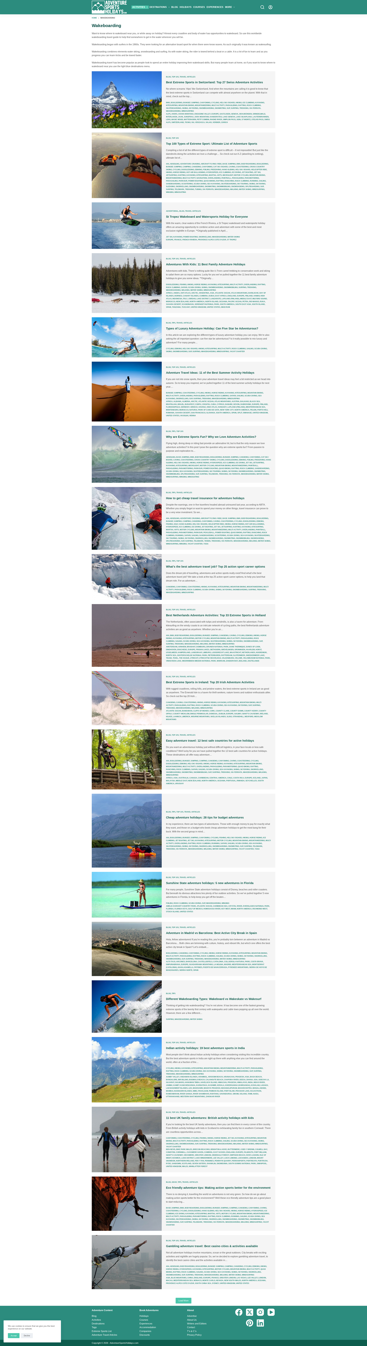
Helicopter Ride (259, 170)
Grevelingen (227, 650)
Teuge (169, 658)
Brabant (191, 647)
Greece (194, 407)
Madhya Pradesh (212, 1088)
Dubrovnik (245, 404)
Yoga (205, 544)
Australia (183, 778)
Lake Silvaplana (244, 117)
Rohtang (214, 1094)
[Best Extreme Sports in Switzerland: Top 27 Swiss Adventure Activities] (127, 99)
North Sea (171, 655)
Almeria (186, 401)
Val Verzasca (198, 122)
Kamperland (184, 652)
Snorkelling (182, 186)
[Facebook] (238, 1312)
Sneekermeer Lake (255, 655)
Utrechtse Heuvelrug (210, 658)
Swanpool (262, 1164)
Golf (176, 524)
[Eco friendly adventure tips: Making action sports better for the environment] (127, 1204)
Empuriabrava (173, 964)
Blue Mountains (179, 1278)
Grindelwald (259, 114)
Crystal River (235, 906)
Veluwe (238, 658)
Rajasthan (255, 1091)
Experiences (215, 7)
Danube (229, 404)
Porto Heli (262, 410)
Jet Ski (257, 172)
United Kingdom (198, 307)
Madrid (227, 964)
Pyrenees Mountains (238, 967)
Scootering (187, 184)
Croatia (206, 404)
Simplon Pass (229, 119)
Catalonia (218, 962)
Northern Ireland (185, 1161)
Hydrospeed (212, 172)
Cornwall (181, 1152)
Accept (14, 1336)
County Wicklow (181, 714)
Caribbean (203, 778)
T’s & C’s (191, 1331)
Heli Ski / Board (227, 103)
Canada (193, 778)
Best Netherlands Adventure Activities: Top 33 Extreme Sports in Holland (216, 615)
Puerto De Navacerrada (215, 967)
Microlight (228, 175)
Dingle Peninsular (199, 714)
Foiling (206, 170)
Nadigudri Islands (183, 1091)
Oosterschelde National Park (192, 655)
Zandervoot (232, 661)
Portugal (231, 781)
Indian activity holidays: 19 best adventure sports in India (205, 1048)
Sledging (170, 186)
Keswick (176, 1158)
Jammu (169, 1085)
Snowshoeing (237, 186)
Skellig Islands (218, 717)
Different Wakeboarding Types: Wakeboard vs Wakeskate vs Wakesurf (213, 999)
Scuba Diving (200, 184)
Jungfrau (189, 117)
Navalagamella (185, 967)
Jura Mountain (201, 117)
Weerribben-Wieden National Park (199, 661)
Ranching (229, 181)
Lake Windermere (203, 1158)
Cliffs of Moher (201, 711)
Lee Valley (218, 1158)
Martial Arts (215, 175)
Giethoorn (215, 650)
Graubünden (245, 114)
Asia (212, 293)
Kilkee (169, 717)
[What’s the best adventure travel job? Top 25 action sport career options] (127, 577)
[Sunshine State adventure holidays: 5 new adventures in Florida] (127, 895)
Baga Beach (256, 1077)
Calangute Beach (214, 1080)
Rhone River (216, 119)
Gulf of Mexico (195, 909)
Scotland (186, 1164)
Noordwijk (261, 652)
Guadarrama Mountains (201, 964)
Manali (256, 1088)
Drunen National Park (217, 647)
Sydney (215, 1283)
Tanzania (176, 307)
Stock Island (172, 912)
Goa (256, 1080)
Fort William (260, 1152)
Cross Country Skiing (205, 460)
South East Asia (243, 304)
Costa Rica (238, 778)
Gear (174, 1182)
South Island (258, 304)
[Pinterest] (249, 1323)
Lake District (203, 299)
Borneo (178, 296)
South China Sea (203, 1283)
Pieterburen (214, 655)
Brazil (181, 404)
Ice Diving (236, 172)
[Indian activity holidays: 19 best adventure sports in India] (127, 1070)
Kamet (176, 1085)
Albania (177, 401)
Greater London (203, 1155)
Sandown (176, 1164)
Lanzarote (215, 299)
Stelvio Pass (257, 119)
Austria (235, 401)
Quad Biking (209, 181)
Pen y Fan (199, 1161)
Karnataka (201, 1085)
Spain (168, 307)
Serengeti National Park (207, 304)
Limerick (186, 717)
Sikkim (236, 1094)
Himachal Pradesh (227, 1082)
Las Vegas (242, 1278)
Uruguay (179, 784)
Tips (173, 323)
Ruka (262, 302)
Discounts (144, 1335)
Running (254, 181)
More (228, 7)
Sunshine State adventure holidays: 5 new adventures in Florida (209, 883)
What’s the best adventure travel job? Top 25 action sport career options (215, 566)
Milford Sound (259, 299)
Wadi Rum (225, 307)
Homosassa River (211, 909)
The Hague (184, 658)
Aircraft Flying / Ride (211, 164)
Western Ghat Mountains (192, 1097)
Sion (239, 119)
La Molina (218, 964)
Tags (94, 1327)
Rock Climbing (254, 105)
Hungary (222, 407)
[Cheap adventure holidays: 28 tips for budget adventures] (127, 831)
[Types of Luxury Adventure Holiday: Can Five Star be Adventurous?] (127, 337)
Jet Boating (247, 172)
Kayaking (259, 103)
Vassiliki (184, 416)
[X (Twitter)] (249, 1312)
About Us (192, 1320)
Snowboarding (206, 108)
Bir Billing (183, 1080)
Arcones (180, 962)
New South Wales (232, 1280)
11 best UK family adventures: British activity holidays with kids (210, 1117)
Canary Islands (191, 296)
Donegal (213, 714)
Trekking (243, 108)
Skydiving (193, 108)
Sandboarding (173, 184)
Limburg (207, 652)
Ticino (188, 122)
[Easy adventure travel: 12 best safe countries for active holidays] (127, 759)
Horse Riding (179, 172)
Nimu (195, 1091)
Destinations (158, 7)
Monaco (198, 1280)
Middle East (246, 299)
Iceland (257, 778)
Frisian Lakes (202, 650)
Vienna (192, 416)
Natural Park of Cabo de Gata (204, 410)
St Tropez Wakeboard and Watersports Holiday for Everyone (207, 216)
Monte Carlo (208, 1280)
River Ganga (186, 1094)
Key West (225, 909)
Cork (212, 711)
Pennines (209, 1161)
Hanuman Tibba (192, 1082)
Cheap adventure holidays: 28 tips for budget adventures (205, 817)
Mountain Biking (186, 105)
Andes (176, 293)
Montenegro (172, 410)
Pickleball (208, 533)
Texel (175, 658)
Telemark (179, 189)
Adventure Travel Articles (104, 1335)
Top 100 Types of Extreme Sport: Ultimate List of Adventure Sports (211, 143)
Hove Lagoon (252, 1155)
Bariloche (253, 293)
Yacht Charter (237, 351)
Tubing (198, 189)
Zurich (224, 122)
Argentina (204, 293)
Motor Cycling (241, 175)
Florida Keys (180, 909)
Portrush (263, 1161)
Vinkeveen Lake (173, 661)
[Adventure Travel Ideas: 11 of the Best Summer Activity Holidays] (127, 391)
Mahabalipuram (229, 1088)
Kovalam (255, 1085)
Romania (170, 413)
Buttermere (234, 1149)
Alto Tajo (170, 962)
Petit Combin (203, 119)
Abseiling (174, 164)
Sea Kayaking (213, 184)
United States (213, 307)
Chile (229, 778)
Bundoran (187, 711)
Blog (174, 7)
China (190, 1278)
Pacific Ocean (235, 302)
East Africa (221, 296)
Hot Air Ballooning (195, 172)
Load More (183, 1300)
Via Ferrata (255, 108)
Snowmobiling (223, 186)
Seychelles (251, 781)
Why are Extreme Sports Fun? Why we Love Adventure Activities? (211, 436)
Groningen (240, 650)
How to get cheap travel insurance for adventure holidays (205, 498)
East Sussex (219, 1152)
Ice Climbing (248, 103)
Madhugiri (198, 1088)
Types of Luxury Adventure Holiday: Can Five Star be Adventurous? (212, 328)
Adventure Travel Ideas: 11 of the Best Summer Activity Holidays (210, 372)
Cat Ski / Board (220, 167)
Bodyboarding (248, 164)
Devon (236, 404)
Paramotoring (252, 178)
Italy (185, 299)
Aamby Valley (172, 1077)
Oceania (223, 302)
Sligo (229, 717)
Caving (232, 167)
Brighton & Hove (219, 1149)
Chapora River (231, 1080)
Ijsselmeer (171, 652)
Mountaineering (203, 105)
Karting (182, 175)
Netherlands (248, 652)
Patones (198, 967)
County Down (236, 711)
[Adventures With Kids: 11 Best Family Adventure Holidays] (127, 283)
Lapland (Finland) (230, 299)
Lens (168, 119)
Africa (169, 293)
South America (227, 304)
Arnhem (182, 647)
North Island (211, 302)
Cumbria (203, 296)
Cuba (213, 404)
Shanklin (211, 1164)
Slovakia (210, 413)
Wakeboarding (173, 111)
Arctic (194, 293)
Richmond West (259, 909)
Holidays (186, 7)
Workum (221, 661)
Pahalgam (203, 1091)
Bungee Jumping (191, 103)
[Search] (262, 7)
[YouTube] (271, 1312)
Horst (258, 650)
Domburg (200, 647)
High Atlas (212, 407)
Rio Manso (254, 302)
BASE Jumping (229, 164)
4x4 (167, 164)
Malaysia (170, 781)
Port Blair (229, 1091)
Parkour (183, 181)
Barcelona (191, 962)
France (177, 240)
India (250, 1082)
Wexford (249, 717)
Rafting (242, 105)
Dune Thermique (237, 647)
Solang (243, 1094)
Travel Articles (187, 77)
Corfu (198, 404)
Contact (191, 1327)
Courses (199, 7)
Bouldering (176, 103)
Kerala (220, 1085)
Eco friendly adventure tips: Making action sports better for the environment (218, 1187)
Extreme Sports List (102, 1331)
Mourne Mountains (200, 717)
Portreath (251, 1161)
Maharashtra (245, 1088)
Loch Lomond (230, 1158)
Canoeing (196, 167)
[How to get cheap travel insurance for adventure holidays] (127, 518)
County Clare (222, 711)
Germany (185, 407)
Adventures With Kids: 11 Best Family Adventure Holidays (205, 264)
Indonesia (177, 299)
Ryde (168, 1164)
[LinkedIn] (260, 1323)
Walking (234, 189)
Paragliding (231, 105)
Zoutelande (253, 661)
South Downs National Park (242, 1164)
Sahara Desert (173, 304)
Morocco (170, 302)
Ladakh (264, 1085)
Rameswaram (172, 1094)
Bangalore (171, 1080)
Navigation (202, 178)
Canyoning (205, 103)
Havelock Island (209, 1082)
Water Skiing (245, 189)
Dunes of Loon (253, 647)
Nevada (219, 1280)
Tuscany (186, 307)
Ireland (264, 714)
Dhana (249, 1080)
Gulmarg (179, 1082)
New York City (227, 410)
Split (239, 413)
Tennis (207, 541)
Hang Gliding (228, 170)
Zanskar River (213, 1097)
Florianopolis (173, 407)
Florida (170, 909)
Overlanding (214, 178)
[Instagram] (260, 1312)
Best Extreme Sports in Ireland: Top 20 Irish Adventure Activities (210, 682)
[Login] (270, 7)
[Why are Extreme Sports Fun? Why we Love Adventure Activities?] (127, 454)
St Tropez (231, 240)
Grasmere (189, 1155)
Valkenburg (228, 658)
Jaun (180, 117)
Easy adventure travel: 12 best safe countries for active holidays (210, 740)
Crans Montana (186, 114)
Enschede (182, 650)
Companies (145, 1331)
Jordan (192, 299)
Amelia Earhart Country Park (181, 906)
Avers (174, 114)
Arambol (202, 1077)
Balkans (244, 401)
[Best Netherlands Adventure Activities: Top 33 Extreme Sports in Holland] (127, 635)
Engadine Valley (203, 114)
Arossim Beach (215, 1077)
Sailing (262, 181)
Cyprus (220, 404)
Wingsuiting (180, 192)
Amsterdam (171, 647)
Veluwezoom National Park (256, 658)
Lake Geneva (229, 117)
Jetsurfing (171, 175)
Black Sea (255, 401)
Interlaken (171, 117)
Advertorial (172, 211)
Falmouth (248, 1152)
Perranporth (238, 1161)
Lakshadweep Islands (177, 1088)
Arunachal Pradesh (234, 1077)
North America (197, 302)
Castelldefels (205, 962)
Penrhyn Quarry (223, 1161)
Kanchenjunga (187, 1085)
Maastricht (235, 652)
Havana (202, 407)
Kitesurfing (172, 105)
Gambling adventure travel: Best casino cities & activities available (212, 1246)
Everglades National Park (256, 906)
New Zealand (182, 302)
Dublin (222, 714)
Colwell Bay (261, 1149)
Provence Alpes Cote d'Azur (212, 240)
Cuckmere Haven (195, 1152)
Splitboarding (252, 186)
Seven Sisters (199, 1164)
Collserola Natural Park (237, 962)
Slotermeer (239, 655)
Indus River (259, 1082)
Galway (237, 714)
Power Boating (195, 181)
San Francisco (198, 413)
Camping (187, 167)
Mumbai (169, 1091)
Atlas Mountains (239, 293)
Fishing (183, 285)
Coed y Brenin (247, 1149)
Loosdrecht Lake (220, 652)
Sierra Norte (185, 970)
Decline (27, 1336)
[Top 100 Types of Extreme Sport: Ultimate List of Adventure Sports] (127, 165)
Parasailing (172, 181)
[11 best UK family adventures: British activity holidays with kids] (127, 1139)
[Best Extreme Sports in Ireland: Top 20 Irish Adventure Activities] (127, 698)
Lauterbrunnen (261, 117)
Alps (168, 114)
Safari (184, 287)
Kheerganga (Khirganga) (237, 1085)
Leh (190, 1088)
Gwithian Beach (237, 1155)
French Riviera (189, 240)
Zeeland (243, 661)
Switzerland (177, 122)
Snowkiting (220, 108)
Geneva (234, 114)
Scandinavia (188, 304)
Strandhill (238, 717)
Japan (264, 778)
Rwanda (241, 781)
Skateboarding (173, 108)
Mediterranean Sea (255, 407)
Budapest (189, 404)
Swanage (247, 413)
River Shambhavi (201, 1094)
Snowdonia (222, 1164)
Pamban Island (216, 1091)
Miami (233, 909)
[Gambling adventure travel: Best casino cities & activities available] (127, 1262)
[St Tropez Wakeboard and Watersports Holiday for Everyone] (127, 225)
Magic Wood (177, 119)
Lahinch (177, 717)
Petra (245, 302)
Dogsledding (187, 170)
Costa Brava (257, 962)
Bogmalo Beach (197, 1080)
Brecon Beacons (201, 1149)
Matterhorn (190, 119)
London (252, 1158)
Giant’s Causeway (250, 714)
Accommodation (147, 1327)
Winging (170, 192)
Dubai (211, 296)
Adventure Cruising (190, 164)
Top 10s (175, 77)
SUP (228, 108)
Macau (169, 1280)
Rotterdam (226, 655)
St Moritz (246, 119)
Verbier (216, 122)
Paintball (226, 178)
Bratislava (171, 404)
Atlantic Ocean (222, 293)
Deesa (243, 1080)
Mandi (263, 1088)
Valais (209, 122)
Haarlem (250, 650)
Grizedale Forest (220, 1155)
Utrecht (194, 658)
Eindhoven (171, 650)
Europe (215, 114)
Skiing (185, 108)
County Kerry (251, 711)
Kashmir (212, 1085)
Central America (217, 778)
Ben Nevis (170, 1149)
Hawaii (257, 296)
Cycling (215, 103)
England (232, 296)
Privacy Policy (194, 1335)
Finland (249, 296)
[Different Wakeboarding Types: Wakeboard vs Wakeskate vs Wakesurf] (127, 1006)
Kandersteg (216, 117)
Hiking (239, 103)
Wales (185, 1166)
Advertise (192, 1316)
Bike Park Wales (184, 1149)
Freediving (216, 170)
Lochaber (243, 1158)
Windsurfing (187, 111)
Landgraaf (196, 652)
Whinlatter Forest (198, 1166)
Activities (138, 7)
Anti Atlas (185, 293)
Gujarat (170, 1082)
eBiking (198, 170)
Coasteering (242, 167)
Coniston (170, 1152)
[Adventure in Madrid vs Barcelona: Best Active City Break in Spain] (127, 949)
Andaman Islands (188, 1077)
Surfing (235, 108)
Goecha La (263, 1080)
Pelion (253, 410)
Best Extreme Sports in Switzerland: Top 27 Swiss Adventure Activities (214, 82)
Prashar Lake (242, 1091)
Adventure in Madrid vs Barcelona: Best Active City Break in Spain (211, 933)
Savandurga (225, 1094)
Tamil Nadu (253, 1094)
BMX (168, 103)
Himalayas (242, 1082)
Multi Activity (218, 105)
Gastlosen (225, 114)
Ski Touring (242, 184)
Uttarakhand (172, 1097)
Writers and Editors (196, 1323)
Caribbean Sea (220, 906)
